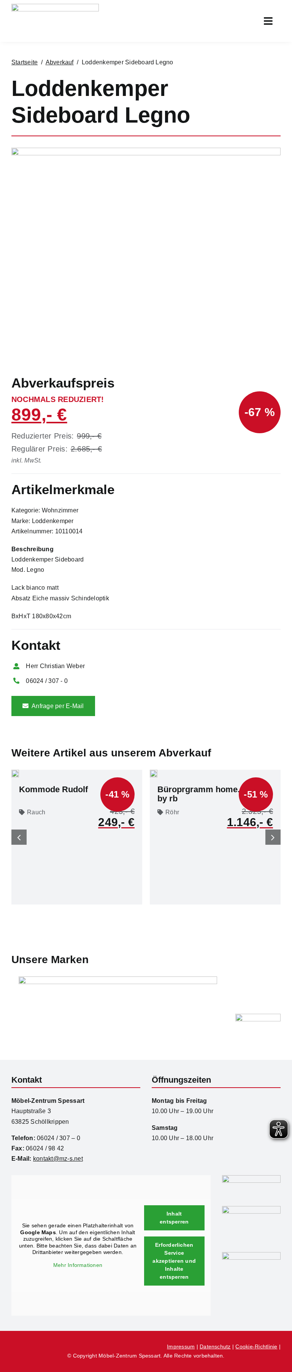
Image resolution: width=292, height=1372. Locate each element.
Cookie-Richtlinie (256, 1346)
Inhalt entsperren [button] (174, 1218)
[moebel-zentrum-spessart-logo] (251, 1178)
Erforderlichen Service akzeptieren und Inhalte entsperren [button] (174, 1261)
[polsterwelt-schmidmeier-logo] (251, 1255)
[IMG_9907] (146, 150)
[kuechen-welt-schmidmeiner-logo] (251, 1209)
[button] (19, 837)
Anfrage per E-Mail (58, 706)
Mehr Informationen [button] (77, 1265)
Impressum (181, 1346)
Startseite (24, 62)
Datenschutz (215, 1346)
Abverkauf (60, 62)
